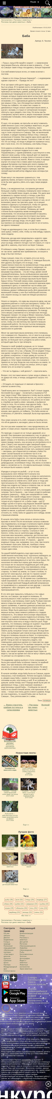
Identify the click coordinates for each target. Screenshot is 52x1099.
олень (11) (38, 912)
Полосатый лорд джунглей (9, 947)
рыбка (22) (44, 904)
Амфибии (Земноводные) (26, 949)
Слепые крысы (9, 971)
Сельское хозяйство (37, 984)
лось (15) (33, 908)
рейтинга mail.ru (27, 1031)
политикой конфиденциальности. (22, 1081)
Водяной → (45, 706)
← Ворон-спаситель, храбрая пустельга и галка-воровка (13, 707)
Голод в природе (7, 943)
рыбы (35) (9, 900)
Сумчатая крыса (7, 961)
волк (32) (19, 900)
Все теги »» (26, 915)
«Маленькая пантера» (8, 951)
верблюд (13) (14, 912)
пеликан (46, 701)
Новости (31, 982)
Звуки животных (26, 969)
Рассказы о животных (24, 939)
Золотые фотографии (25, 957)
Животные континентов (25, 966)
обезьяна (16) (21, 908)
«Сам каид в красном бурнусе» (8, 956)
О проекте (32, 977)
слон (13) (43, 908)
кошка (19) (9, 908)
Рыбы (22, 952)
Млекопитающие (26, 933)
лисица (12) (27, 912)
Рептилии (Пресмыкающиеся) (28, 945)
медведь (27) (42, 900)
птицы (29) (30, 900)
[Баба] (12, 51)
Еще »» (26, 825)
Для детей (24, 942)
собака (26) (8, 904)
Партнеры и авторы (37, 980)
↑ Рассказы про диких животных (33, 707)
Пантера (7, 965)
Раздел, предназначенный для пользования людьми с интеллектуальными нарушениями (38, 1000)
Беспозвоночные (26, 954)
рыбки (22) (19, 904)
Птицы (22, 935)
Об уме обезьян (7, 934)
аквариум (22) (31, 904)
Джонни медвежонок (8, 939)
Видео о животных (23, 961)
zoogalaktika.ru (27, 1060)
